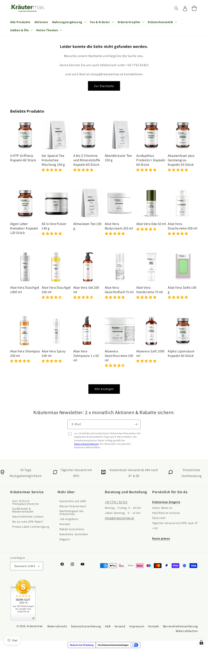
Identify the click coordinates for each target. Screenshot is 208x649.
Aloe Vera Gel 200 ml (86, 289)
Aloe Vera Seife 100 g (182, 289)
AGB (107, 626)
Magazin (65, 539)
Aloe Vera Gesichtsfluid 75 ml (119, 289)
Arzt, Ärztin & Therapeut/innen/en (25, 502)
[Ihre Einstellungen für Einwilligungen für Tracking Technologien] (201, 642)
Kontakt (65, 524)
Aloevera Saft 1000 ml (150, 353)
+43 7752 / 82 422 (116, 502)
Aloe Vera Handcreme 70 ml (149, 289)
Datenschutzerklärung (86, 443)
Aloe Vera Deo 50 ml (151, 224)
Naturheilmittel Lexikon (28, 516)
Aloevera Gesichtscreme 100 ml (119, 355)
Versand (120, 626)
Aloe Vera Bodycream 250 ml (119, 226)
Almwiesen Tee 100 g (87, 226)
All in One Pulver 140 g (54, 226)
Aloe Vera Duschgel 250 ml (56, 289)
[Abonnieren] (135, 424)
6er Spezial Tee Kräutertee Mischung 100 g (53, 160)
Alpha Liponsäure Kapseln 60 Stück (181, 353)
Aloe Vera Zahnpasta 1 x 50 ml (86, 355)
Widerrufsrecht (57, 626)
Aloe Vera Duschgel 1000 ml (24, 289)
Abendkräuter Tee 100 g (118, 157)
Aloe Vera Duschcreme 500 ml (182, 226)
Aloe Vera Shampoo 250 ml (25, 353)
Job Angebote (69, 519)
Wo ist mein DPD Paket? (27, 521)
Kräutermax (35, 626)
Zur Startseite (104, 86)
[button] (176, 8)
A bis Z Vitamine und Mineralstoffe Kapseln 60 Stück (86, 160)
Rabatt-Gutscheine (72, 529)
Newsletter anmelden (74, 534)
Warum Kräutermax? (73, 506)
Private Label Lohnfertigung (30, 526)
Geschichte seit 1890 (73, 501)
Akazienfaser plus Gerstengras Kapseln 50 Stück (181, 160)
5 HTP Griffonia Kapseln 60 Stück (23, 157)
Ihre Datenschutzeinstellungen (113, 645)
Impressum (136, 626)
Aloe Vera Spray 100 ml (54, 353)
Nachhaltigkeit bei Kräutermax (71, 513)
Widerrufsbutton (187, 631)
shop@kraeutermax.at (119, 518)
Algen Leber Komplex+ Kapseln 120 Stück (24, 228)
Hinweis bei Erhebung (82, 645)
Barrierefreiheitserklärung (180, 626)
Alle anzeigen (104, 389)
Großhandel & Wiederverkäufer (23, 510)
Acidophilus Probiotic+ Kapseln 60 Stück (150, 160)
